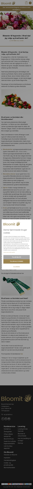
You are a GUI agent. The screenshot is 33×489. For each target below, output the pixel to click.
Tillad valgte (16, 257)
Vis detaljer (16, 266)
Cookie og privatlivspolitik (9, 252)
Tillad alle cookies (16, 261)
